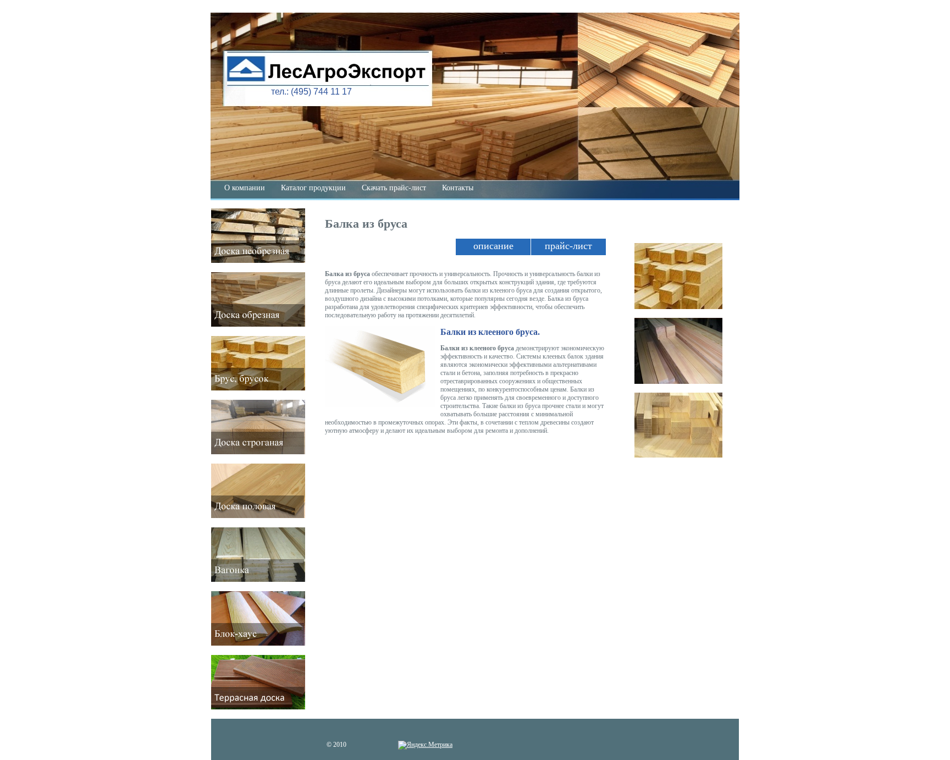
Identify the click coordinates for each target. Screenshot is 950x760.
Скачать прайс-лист (394, 188)
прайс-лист (568, 245)
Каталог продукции (313, 188)
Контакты (457, 188)
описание (493, 245)
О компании (244, 188)
